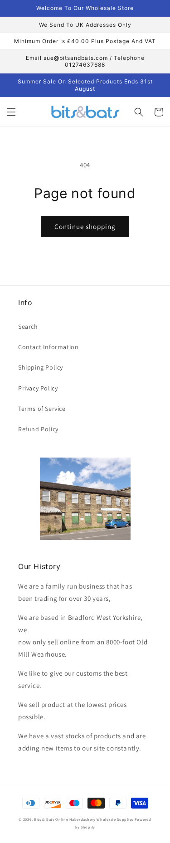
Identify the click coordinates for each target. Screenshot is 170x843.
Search (28, 326)
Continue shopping (85, 226)
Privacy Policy (38, 388)
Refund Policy (38, 429)
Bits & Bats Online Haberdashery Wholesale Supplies (83, 819)
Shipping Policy (40, 367)
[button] (11, 112)
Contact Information (48, 347)
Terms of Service (42, 408)
